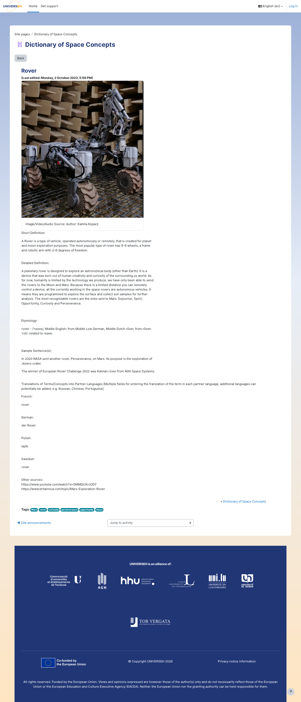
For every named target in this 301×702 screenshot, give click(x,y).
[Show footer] (290, 691)
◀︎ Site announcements (34, 523)
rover (43, 509)
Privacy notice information (237, 661)
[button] (270, 6)
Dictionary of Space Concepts (244, 501)
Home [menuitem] (33, 6)
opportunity (87, 509)
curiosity (54, 509)
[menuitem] (49, 6)
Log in (293, 6)
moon (99, 509)
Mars (34, 509)
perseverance (69, 509)
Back (20, 58)
